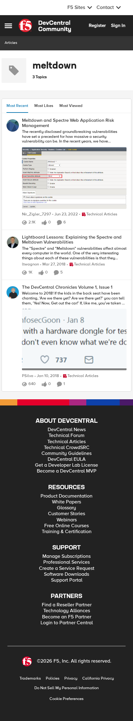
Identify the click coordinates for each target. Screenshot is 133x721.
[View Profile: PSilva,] (12, 292)
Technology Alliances (66, 611)
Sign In (118, 25)
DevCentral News (67, 430)
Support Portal (66, 580)
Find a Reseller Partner (67, 605)
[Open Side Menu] (8, 25)
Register (97, 25)
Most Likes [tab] (43, 105)
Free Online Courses (66, 526)
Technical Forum (66, 436)
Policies (52, 678)
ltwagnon (30, 264)
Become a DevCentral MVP (67, 471)
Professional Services (66, 562)
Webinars (67, 520)
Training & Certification (67, 532)
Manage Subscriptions (66, 556)
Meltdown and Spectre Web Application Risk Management (68, 123)
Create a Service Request (66, 568)
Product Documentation (66, 496)
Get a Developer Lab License (66, 465)
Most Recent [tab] (17, 105)
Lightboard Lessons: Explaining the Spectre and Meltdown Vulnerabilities (72, 240)
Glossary (66, 508)
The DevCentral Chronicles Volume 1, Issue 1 (67, 287)
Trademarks (30, 678)
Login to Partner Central (67, 623)
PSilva (27, 376)
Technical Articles (66, 442)
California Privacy (98, 678)
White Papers (66, 502)
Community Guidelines (66, 453)
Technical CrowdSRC (66, 448)
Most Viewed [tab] (71, 105)
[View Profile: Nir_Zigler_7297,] (12, 125)
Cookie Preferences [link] (66, 698)
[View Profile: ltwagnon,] (12, 242)
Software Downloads (66, 574)
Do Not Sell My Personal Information (66, 688)
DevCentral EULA (67, 459)
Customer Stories (66, 514)
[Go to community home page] (45, 25)
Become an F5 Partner (66, 617)
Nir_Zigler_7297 (36, 214)
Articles (11, 42)
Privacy (70, 678)
